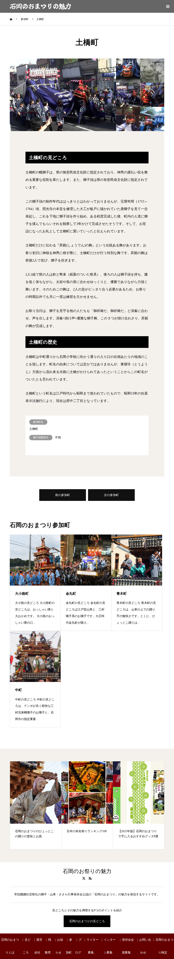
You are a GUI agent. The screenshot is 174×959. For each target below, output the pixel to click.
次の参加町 (111, 495)
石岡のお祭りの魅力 (87, 871)
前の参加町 (62, 495)
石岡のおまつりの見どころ (87, 921)
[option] (63, 95)
